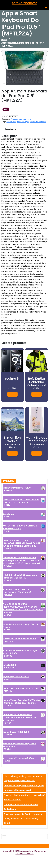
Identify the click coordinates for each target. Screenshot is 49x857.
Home (4, 39)
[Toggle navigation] (46, 8)
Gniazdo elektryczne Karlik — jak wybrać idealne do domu (24, 797)
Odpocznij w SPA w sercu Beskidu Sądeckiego (21, 806)
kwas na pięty (23, 121)
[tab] (10, 129)
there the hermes (38, 121)
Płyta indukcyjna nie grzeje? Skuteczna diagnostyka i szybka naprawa (23, 778)
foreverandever (24, 3)
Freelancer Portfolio (24, 853)
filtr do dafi (11, 121)
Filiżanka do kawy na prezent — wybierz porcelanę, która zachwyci (24, 787)
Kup (6, 109)
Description (10, 129)
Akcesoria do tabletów (21, 119)
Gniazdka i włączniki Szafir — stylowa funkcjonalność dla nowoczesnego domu (23, 818)
